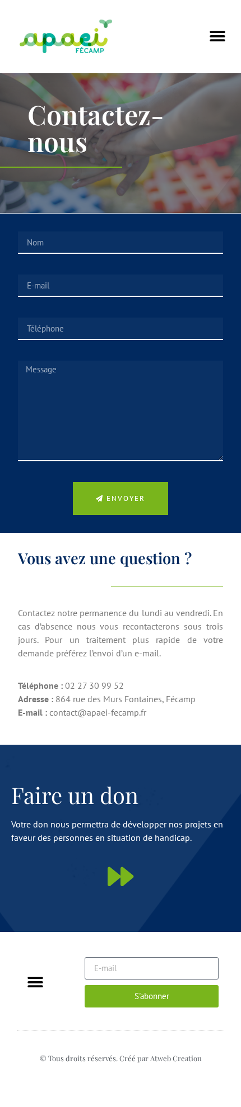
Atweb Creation (176, 1058)
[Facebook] (120, 1078)
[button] (217, 36)
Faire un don (74, 795)
